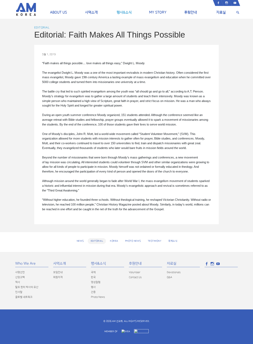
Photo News (133, 241)
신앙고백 (20, 277)
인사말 (18, 292)
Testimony (154, 241)
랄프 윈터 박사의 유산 (26, 287)
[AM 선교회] (26, 9)
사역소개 (91, 12)
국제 (93, 272)
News (80, 241)
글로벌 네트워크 (23, 297)
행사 (93, 287)
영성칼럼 (95, 282)
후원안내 (190, 12)
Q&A (169, 277)
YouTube (235, 3)
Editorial (42, 27)
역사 (17, 282)
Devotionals (173, 272)
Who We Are (25, 264)
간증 (93, 292)
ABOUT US (58, 12)
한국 (93, 277)
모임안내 (58, 272)
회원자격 (58, 277)
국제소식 (172, 241)
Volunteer (134, 272)
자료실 (221, 12)
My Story (157, 12)
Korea (114, 241)
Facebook (218, 3)
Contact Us (135, 277)
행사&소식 (124, 12)
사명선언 (20, 272)
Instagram (226, 3)
